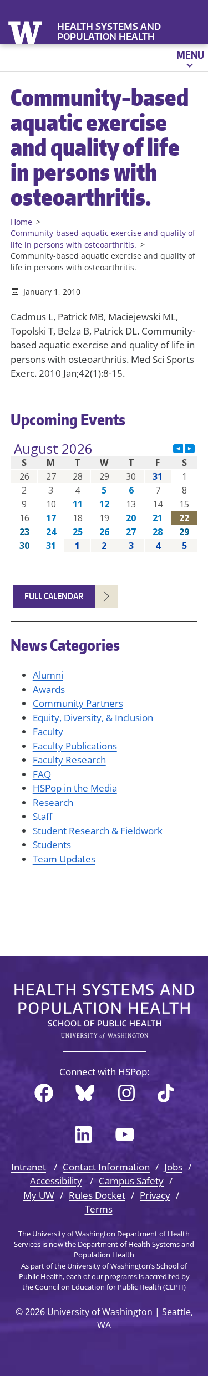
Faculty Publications (75, 746)
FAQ (42, 774)
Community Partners (78, 703)
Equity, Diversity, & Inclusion (93, 717)
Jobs (173, 1167)
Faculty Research (69, 759)
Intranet (28, 1167)
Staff (42, 816)
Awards (49, 689)
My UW (38, 1195)
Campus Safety (131, 1180)
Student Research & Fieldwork (98, 830)
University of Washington (26, 31)
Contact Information (106, 1167)
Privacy (155, 1195)
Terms (99, 1209)
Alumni (48, 675)
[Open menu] (189, 57)
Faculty (48, 731)
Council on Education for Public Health (98, 1287)
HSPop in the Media (75, 788)
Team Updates (64, 859)
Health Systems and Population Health (109, 31)
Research (53, 802)
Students (52, 844)
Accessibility (56, 1180)
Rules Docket (97, 1195)
